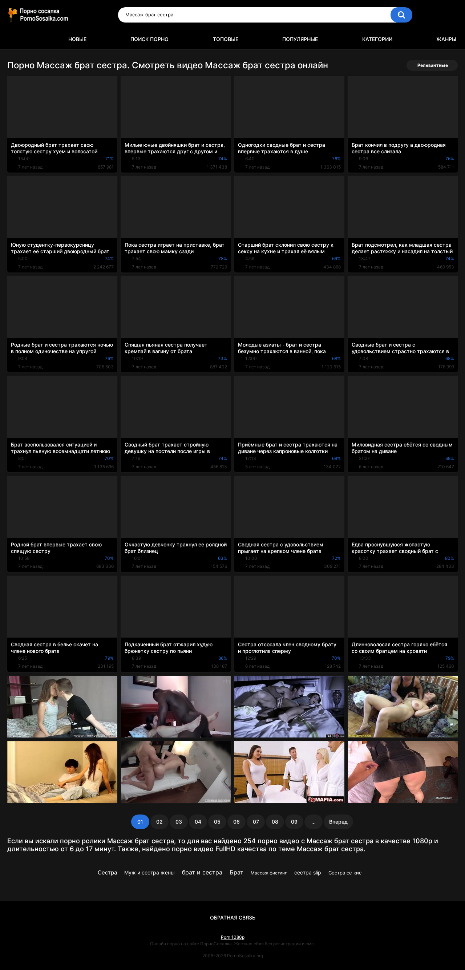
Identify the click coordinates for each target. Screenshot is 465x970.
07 (256, 822)
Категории (377, 39)
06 (236, 822)
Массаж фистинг (269, 873)
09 (294, 822)
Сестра (107, 872)
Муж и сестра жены (149, 872)
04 (198, 822)
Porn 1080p (232, 937)
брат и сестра (202, 872)
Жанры (446, 39)
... (313, 822)
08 (275, 822)
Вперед (338, 822)
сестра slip (307, 872)
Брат (236, 872)
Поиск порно (149, 39)
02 (159, 822)
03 (178, 822)
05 (217, 822)
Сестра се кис (344, 873)
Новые (77, 39)
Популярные (300, 39)
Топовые (225, 39)
